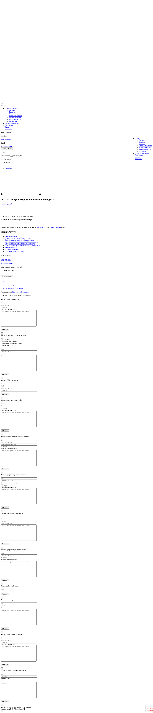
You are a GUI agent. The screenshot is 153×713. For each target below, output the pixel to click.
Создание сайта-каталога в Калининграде (20, 244)
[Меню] (1, 103)
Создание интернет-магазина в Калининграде (21, 242)
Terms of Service (55, 227)
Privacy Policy (41, 227)
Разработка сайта (11, 236)
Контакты (8, 129)
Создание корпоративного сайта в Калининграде (22, 245)
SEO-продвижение (11, 249)
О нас (3, 281)
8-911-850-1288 (6, 139)
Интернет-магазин (15, 116)
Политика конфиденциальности (12, 285)
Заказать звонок (7, 148)
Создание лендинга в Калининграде (18, 238)
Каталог (12, 114)
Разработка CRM (15, 119)
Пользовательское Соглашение (12, 288)
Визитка (12, 112)
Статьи (7, 127)
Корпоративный (15, 118)
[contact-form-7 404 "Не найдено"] (13, 709)
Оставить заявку (7, 276)
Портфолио (9, 125)
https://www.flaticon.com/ (20, 292)
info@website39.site (7, 146)
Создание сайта (10, 108)
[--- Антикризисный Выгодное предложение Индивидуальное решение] (76, 530)
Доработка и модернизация (14, 251)
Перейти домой (6, 204)
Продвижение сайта (12, 123)
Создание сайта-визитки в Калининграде (19, 240)
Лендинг (12, 110)
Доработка (13, 121)
